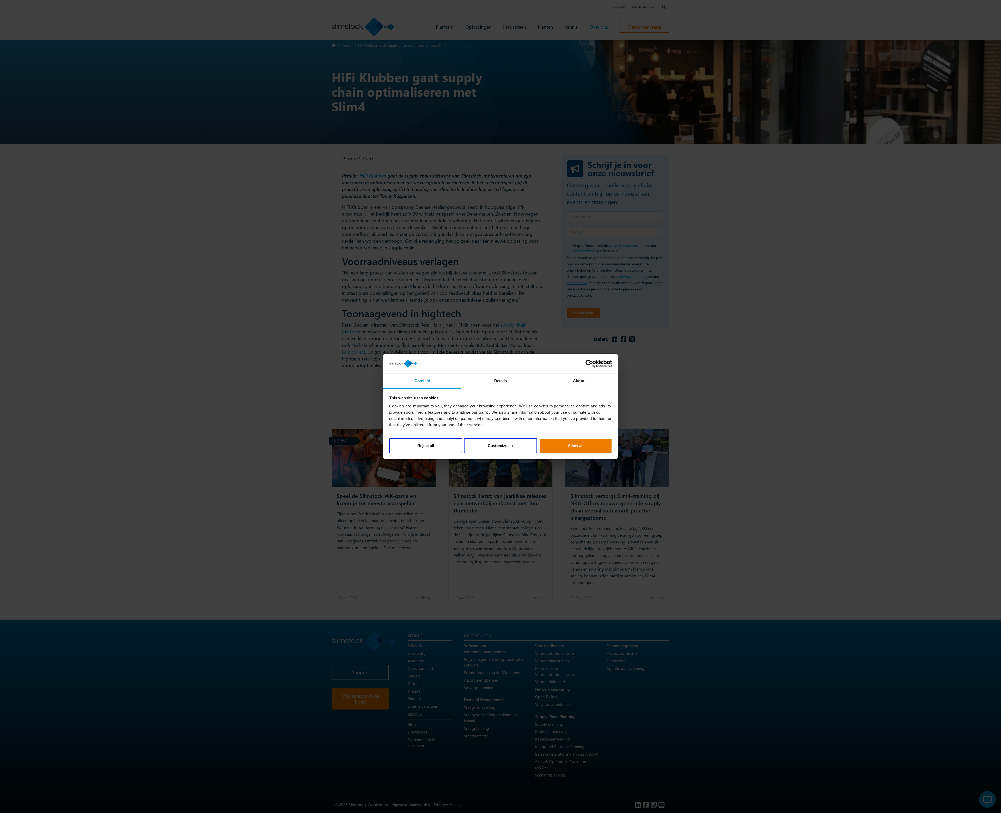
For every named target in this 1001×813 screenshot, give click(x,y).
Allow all (575, 445)
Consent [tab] (422, 380)
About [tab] (578, 380)
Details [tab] (500, 380)
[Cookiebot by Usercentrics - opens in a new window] (589, 364)
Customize (497, 445)
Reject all (425, 445)
